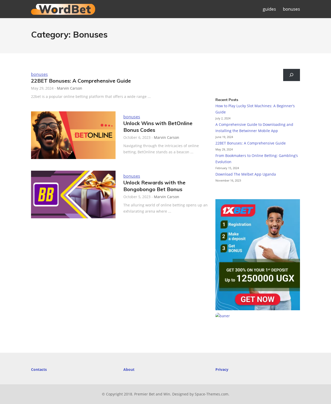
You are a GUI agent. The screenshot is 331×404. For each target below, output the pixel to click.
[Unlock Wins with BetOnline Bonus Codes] (73, 135)
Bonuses (39, 74)
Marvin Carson (69, 88)
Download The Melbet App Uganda (245, 174)
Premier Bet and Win (152, 394)
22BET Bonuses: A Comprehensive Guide (81, 80)
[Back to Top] (321, 394)
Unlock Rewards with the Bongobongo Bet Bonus (154, 185)
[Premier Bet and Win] (63, 12)
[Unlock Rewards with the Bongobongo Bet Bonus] (73, 194)
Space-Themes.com (211, 394)
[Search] (291, 75)
